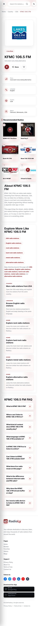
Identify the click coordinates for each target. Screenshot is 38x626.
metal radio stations (13, 257)
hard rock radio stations (14, 253)
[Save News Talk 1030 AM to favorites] (22, 145)
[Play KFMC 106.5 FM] (7, 67)
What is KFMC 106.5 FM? (16, 406)
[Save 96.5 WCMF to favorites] (4, 165)
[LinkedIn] (18, 579)
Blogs (5, 554)
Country (10, 11)
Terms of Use (8, 567)
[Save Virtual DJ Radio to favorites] (22, 165)
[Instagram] (14, 579)
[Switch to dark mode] (34, 4)
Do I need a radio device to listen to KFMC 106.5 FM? (15, 503)
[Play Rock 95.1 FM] (10, 150)
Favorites (7, 549)
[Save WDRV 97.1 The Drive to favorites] (4, 125)
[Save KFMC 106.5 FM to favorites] (24, 67)
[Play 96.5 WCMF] (10, 170)
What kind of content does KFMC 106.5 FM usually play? (14, 426)
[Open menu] (4, 4)
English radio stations (13, 243)
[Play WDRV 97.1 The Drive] (10, 130)
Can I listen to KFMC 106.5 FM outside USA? (15, 458)
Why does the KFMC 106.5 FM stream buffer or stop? (15, 490)
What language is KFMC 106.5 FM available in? (15, 438)
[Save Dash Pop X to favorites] (22, 125)
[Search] (27, 4)
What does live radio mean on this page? (14, 467)
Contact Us (7, 569)
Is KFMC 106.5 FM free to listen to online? (16, 448)
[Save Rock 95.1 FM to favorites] (4, 145)
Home (4, 11)
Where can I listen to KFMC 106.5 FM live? (14, 416)
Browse (6, 546)
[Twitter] (9, 579)
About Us (7, 564)
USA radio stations (12, 238)
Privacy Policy (8, 562)
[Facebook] (5, 579)
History (6, 551)
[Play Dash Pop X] (28, 130)
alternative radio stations (15, 262)
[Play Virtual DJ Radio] (28, 170)
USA (16, 11)
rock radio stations (12, 248)
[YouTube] (23, 579)
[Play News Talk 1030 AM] (28, 150)
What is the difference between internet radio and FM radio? (15, 478)
